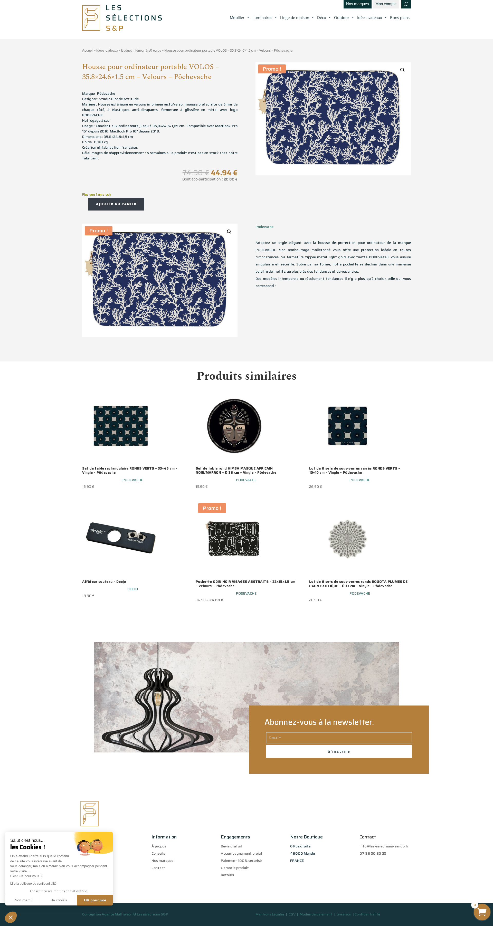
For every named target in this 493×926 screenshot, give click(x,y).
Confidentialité (367, 914)
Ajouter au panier (116, 204)
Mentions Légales (270, 914)
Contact (158, 868)
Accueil (87, 50)
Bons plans (400, 17)
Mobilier (237, 17)
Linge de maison (294, 17)
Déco (321, 17)
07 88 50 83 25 (372, 853)
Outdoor (341, 17)
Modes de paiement (316, 914)
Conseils (158, 853)
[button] (11, 917)
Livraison (344, 914)
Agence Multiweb (116, 914)
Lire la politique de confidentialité (33, 883)
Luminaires (262, 17)
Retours (227, 875)
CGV (292, 914)
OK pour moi (95, 900)
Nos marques (357, 4)
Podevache (264, 227)
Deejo (132, 589)
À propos (158, 846)
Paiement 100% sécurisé (241, 860)
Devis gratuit (232, 846)
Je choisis (59, 900)
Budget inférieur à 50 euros (141, 50)
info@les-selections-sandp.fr (384, 846)
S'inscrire (339, 751)
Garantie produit (235, 868)
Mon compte (385, 4)
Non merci (23, 900)
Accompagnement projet (241, 853)
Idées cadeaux (369, 17)
